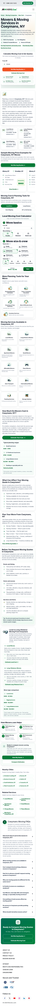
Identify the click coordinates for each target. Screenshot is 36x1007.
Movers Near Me (9, 958)
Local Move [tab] (9, 206)
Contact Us (7, 953)
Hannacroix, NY (24, 785)
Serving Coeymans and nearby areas (11, 45)
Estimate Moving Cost (18, 73)
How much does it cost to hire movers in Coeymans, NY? (18, 836)
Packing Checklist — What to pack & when (18, 528)
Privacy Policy (8, 956)
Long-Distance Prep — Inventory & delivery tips (19, 540)
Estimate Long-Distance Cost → (14, 684)
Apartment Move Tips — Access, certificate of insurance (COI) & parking (19, 537)
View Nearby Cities (28, 45)
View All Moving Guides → (10, 543)
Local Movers (8, 799)
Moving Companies (11, 15)
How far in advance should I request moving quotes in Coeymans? (18, 874)
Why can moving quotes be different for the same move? (18, 881)
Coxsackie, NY (24, 782)
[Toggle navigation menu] (33, 9)
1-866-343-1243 (10, 3)
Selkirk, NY (23, 779)
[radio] (8, 234)
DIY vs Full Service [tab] (27, 209)
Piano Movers (25, 809)
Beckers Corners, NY (9, 779)
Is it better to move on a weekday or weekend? (18, 887)
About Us (6, 950)
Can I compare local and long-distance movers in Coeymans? (18, 868)
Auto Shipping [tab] (9, 209)
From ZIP (4, 60)
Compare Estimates (18, 762)
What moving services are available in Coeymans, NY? (18, 861)
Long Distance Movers (25, 799)
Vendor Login (8, 969)
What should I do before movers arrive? (18, 912)
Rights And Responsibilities (13, 967)
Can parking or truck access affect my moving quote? (18, 900)
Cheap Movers (9, 809)
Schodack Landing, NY (10, 775)
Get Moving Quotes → (18, 69)
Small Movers (25, 804)
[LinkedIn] (24, 998)
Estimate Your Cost (18, 437)
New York (21, 15)
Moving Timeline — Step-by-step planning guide (19, 526)
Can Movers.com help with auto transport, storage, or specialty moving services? (18, 893)
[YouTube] (14, 998)
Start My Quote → (18, 757)
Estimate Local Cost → (11, 662)
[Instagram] (19, 998)
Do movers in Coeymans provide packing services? (18, 906)
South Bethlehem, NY (9, 782)
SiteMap (6, 964)
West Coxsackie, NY (9, 785)
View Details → (13, 189)
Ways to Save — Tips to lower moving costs (18, 533)
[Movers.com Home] (9, 9)
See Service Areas (6, 48)
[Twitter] (10, 998)
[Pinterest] (29, 998)
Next (27, 269)
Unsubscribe (7, 972)
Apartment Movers (7, 804)
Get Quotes (27, 3)
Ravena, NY (23, 775)
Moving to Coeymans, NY (9, 813)
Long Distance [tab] (26, 206)
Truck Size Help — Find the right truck (16, 531)
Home (2, 15)
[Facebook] (5, 998)
